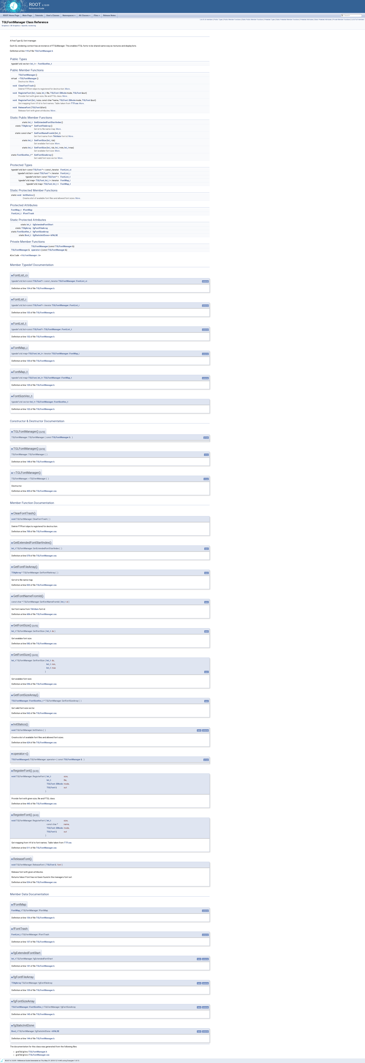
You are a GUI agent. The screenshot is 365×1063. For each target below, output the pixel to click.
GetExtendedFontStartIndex (47, 122)
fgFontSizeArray (40, 232)
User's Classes (52, 15)
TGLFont (77, 93)
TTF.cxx (74, 103)
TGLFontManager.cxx (46, 491)
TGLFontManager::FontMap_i (65, 353)
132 (28, 337)
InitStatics (28, 195)
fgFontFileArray (40, 228)
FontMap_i (65, 180)
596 (28, 684)
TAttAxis (57, 136)
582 (28, 643)
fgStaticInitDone (41, 235)
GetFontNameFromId (44, 133)
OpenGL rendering (29, 26)
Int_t (32, 64)
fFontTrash (28, 213)
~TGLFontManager (27, 78)
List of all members (206, 20)
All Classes (85, 16)
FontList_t (65, 177)
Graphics (5, 26)
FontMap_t (65, 184)
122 (28, 409)
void (15, 86)
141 (28, 966)
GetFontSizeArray (42, 155)
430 (28, 491)
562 (28, 713)
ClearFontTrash (26, 86)
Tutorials (39, 15)
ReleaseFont (24, 107)
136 (28, 918)
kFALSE (54, 235)
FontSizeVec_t (45, 64)
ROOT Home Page (11, 15)
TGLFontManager (26, 75)
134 (28, 288)
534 (28, 882)
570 (28, 556)
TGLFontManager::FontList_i (65, 305)
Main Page (27, 15)
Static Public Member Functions (252, 20)
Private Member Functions (341, 20)
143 (28, 1014)
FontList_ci (65, 170)
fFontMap (27, 210)
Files (97, 16)
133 (28, 312)
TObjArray (26, 126)
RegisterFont (24, 93)
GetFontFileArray (42, 126)
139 (28, 990)
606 (28, 614)
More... (32, 81)
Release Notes (109, 15)
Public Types (218, 20)
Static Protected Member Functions (287, 20)
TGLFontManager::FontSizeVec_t (52, 402)
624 (28, 742)
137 (28, 942)
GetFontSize (40, 140)
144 (28, 1038)
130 (28, 361)
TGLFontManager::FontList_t (58, 329)
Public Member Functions (232, 20)
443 (28, 804)
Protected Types (269, 20)
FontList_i (65, 173)
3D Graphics (15, 26)
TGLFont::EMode (58, 93)
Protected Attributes (306, 20)
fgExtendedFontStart (43, 224)
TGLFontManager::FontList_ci (72, 281)
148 (28, 462)
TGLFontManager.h (44, 51)
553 (28, 585)
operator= (36, 250)
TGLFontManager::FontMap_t (58, 378)
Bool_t (28, 235)
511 (28, 848)
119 (27, 51)
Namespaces (69, 16)
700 (28, 531)
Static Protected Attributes (323, 20)
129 (28, 385)
